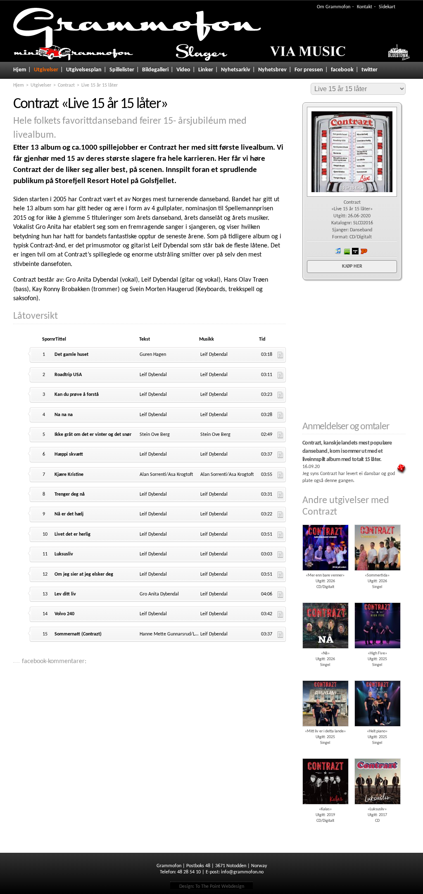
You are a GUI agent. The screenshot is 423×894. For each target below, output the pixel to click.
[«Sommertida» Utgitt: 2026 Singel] (377, 521)
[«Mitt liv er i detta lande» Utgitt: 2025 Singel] (325, 677)
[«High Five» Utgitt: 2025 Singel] (377, 599)
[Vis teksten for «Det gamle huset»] (280, 355)
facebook (342, 70)
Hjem (19, 70)
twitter (369, 70)
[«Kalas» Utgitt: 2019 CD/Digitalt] (325, 755)
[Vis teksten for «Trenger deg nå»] (280, 495)
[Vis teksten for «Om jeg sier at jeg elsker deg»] (280, 575)
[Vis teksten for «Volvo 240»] (280, 614)
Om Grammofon (333, 7)
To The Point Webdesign (219, 886)
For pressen (309, 70)
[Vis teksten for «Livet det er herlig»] (280, 535)
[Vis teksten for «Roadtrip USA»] (280, 375)
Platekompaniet (364, 251)
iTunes (338, 251)
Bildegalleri (155, 70)
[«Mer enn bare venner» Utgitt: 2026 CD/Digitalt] (325, 521)
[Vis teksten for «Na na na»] (280, 415)
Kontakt (364, 7)
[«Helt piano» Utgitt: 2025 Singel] (377, 677)
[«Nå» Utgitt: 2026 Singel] (325, 599)
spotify (346, 251)
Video (183, 70)
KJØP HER (352, 266)
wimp (355, 251)
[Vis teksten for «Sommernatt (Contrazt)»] (280, 634)
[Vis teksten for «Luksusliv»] (280, 554)
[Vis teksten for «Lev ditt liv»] (280, 594)
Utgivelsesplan (84, 70)
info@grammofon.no (242, 872)
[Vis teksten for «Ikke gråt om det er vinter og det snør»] (280, 435)
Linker (205, 70)
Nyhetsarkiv (235, 70)
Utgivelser (46, 70)
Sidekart (387, 7)
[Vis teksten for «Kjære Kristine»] (280, 475)
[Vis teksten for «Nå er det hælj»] (280, 514)
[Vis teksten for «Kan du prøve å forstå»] (280, 395)
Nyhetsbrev (272, 70)
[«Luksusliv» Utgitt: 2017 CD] (377, 755)
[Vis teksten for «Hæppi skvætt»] (280, 455)
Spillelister (121, 70)
